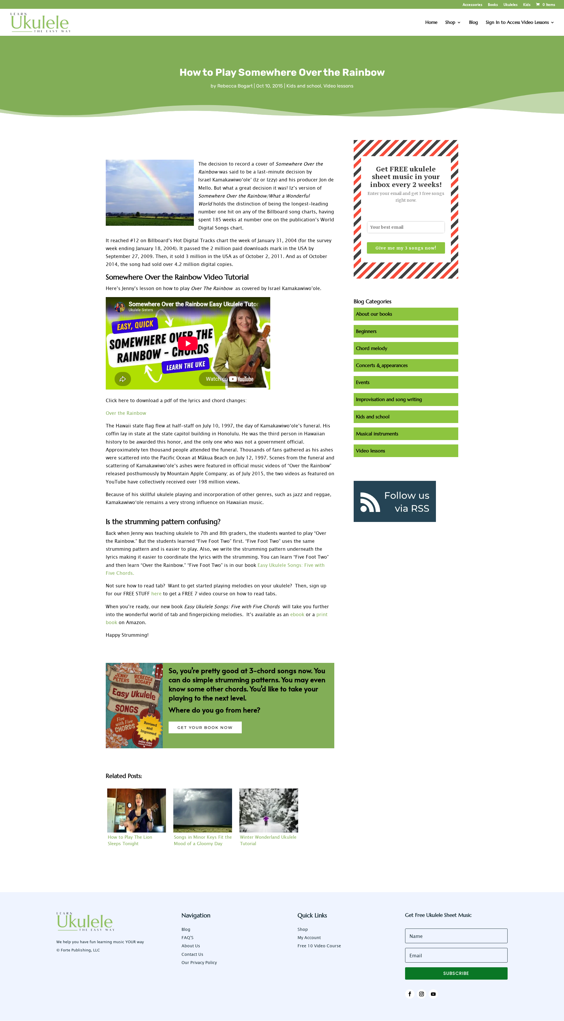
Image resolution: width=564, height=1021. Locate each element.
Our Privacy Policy (199, 962)
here (156, 593)
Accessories (472, 5)
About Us (191, 945)
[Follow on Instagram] (421, 994)
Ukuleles (510, 5)
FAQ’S (188, 937)
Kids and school (303, 86)
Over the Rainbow (126, 413)
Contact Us (192, 954)
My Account (309, 937)
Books (493, 5)
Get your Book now (205, 727)
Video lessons (338, 86)
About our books (374, 314)
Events (363, 382)
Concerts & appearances (382, 365)
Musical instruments (377, 434)
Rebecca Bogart (235, 86)
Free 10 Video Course (319, 945)
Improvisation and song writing (389, 399)
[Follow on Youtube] (433, 994)
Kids (527, 5)
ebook (297, 614)
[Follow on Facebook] (409, 994)
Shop (303, 929)
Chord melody (371, 348)
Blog (186, 929)
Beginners (366, 331)
